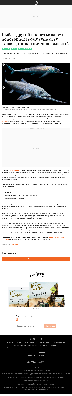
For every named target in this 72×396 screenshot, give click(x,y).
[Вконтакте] (34, 338)
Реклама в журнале (59, 342)
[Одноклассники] (38, 338)
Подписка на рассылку (24, 316)
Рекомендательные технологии (44, 348)
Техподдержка (60, 348)
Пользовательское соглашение (48, 345)
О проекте (10, 342)
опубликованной (14, 170)
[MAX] (30, 338)
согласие (23, 318)
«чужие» (5, 121)
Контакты (19, 342)
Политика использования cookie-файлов (19, 348)
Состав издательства (30, 342)
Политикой (22, 321)
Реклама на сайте (44, 342)
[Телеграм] (41, 338)
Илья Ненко (14, 244)
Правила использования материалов (25, 345)
